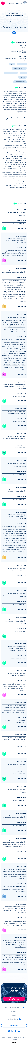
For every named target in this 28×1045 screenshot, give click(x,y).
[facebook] (15, 1031)
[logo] (17, 3)
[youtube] (18, 1031)
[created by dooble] (14, 1043)
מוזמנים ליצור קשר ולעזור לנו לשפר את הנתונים (14, 999)
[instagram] (9, 1031)
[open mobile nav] (3, 3)
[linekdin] (12, 1031)
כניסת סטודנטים (14, 1025)
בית (27, 20)
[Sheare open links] (14, 32)
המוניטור (22, 20)
